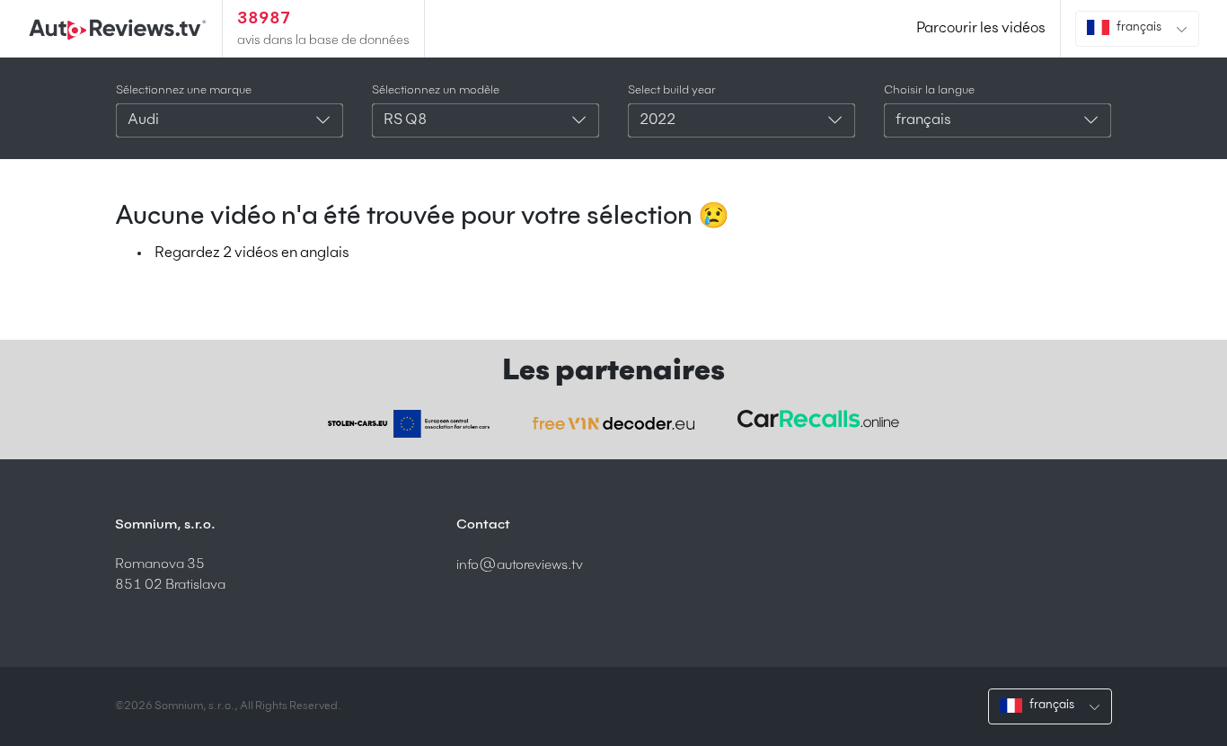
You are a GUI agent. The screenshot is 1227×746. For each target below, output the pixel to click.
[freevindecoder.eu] (613, 423)
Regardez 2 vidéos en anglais (251, 253)
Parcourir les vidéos (981, 29)
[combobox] (229, 120)
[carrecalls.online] (818, 419)
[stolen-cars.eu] (409, 424)
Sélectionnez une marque (184, 90)
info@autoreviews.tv (519, 565)
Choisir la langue (929, 90)
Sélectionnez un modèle (435, 90)
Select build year (672, 90)
